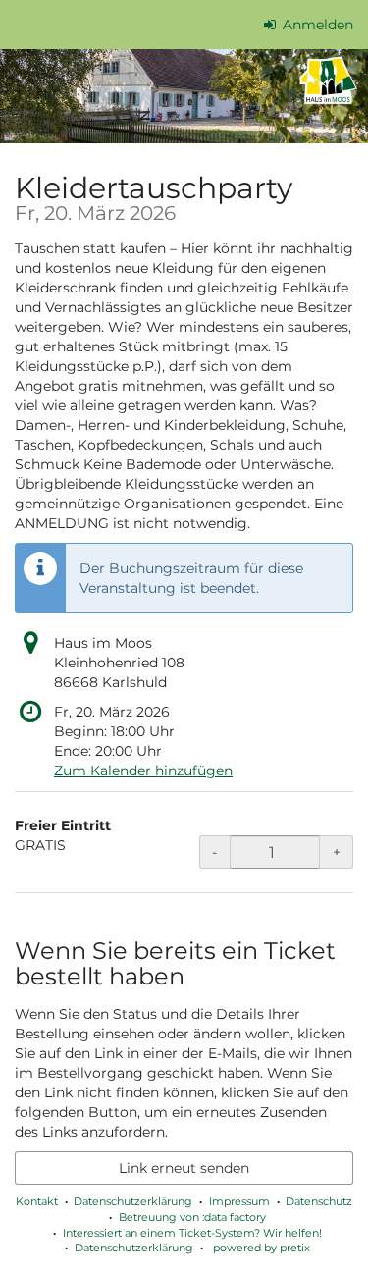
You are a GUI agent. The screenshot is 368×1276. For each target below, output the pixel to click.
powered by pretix (261, 1247)
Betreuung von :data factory (192, 1217)
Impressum (239, 1201)
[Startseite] (184, 96)
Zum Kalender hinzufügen (143, 770)
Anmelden (316, 24)
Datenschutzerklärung (133, 1201)
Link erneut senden (184, 1168)
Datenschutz (319, 1201)
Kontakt (37, 1201)
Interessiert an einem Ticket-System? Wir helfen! (192, 1233)
